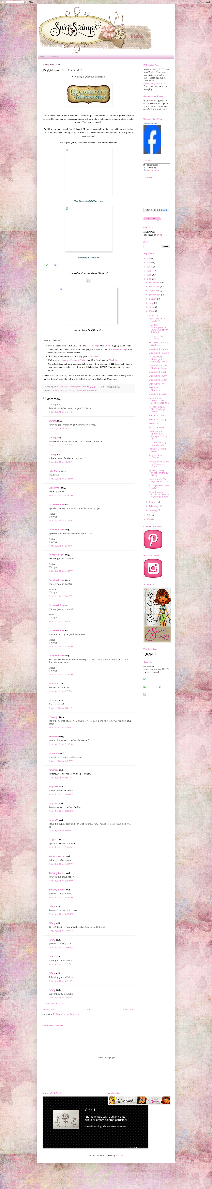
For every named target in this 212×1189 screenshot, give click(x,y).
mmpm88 (53, 770)
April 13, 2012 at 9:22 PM (61, 462)
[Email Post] (103, 387)
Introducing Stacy (157, 419)
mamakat (53, 683)
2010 (149, 519)
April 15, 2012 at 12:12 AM (61, 794)
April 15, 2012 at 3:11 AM (60, 847)
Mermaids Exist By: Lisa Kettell (158, 343)
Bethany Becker (57, 856)
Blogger (119, 1155)
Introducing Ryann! (158, 375)
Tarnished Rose (56, 504)
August (153, 299)
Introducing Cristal (158, 379)
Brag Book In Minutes (155, 456)
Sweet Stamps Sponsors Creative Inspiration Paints (159, 494)
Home (43, 56)
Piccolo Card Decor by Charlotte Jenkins (159, 464)
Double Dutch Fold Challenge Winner (158, 367)
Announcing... (155, 423)
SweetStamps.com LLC (151, 123)
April (152, 315)
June (151, 307)
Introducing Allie (157, 415)
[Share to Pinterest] (119, 386)
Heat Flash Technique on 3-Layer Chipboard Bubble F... (158, 329)
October (153, 290)
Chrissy (52, 404)
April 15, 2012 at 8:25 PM (61, 880)
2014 (149, 270)
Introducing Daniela (158, 349)
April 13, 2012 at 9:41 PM (60, 596)
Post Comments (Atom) (67, 1014)
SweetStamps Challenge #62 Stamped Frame (158, 359)
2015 (149, 266)
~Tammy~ (53, 717)
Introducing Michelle (159, 353)
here (151, 100)
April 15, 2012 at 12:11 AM (60, 777)
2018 (149, 258)
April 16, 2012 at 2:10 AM (60, 964)
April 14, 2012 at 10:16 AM (61, 727)
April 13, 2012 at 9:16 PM (60, 412)
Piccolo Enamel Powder (87, 390)
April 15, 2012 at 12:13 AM (61, 811)
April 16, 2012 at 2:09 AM (61, 930)
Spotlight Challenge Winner (158, 450)
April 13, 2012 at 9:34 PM (61, 478)
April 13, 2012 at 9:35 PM (61, 520)
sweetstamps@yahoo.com (156, 83)
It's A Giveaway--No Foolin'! (159, 487)
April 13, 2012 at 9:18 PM (60, 445)
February (154, 506)
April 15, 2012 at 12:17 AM (61, 830)
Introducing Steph (157, 372)
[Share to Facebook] (116, 386)
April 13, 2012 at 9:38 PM (61, 545)
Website (54, 56)
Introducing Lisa (157, 383)
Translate (154, 170)
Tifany (52, 906)
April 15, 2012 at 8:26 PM (61, 897)
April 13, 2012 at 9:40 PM (61, 571)
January (153, 510)
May (151, 311)
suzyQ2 (52, 839)
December (154, 282)
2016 (149, 262)
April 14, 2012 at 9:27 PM (61, 761)
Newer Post (49, 1009)
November (154, 286)
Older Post (128, 1009)
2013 (149, 274)
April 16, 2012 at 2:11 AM (60, 997)
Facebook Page (92, 345)
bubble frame (57, 390)
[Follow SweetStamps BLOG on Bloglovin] (155, 211)
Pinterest (93, 356)
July (151, 303)
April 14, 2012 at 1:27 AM (61, 691)
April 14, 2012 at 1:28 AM (61, 708)
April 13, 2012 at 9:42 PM (61, 646)
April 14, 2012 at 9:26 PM (61, 744)
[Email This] (108, 386)
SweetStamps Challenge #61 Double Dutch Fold (159, 400)
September (155, 294)
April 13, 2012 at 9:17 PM (60, 428)
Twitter (108, 345)
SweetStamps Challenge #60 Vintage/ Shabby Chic (158, 435)
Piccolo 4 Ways (156, 427)
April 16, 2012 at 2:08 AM (61, 914)
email (159, 234)
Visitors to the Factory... (156, 337)
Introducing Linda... (158, 394)
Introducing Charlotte (154, 389)
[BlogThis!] (110, 386)
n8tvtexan (54, 736)
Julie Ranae (54, 471)
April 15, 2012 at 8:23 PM (61, 864)
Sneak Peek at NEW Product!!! (158, 320)
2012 (149, 279)
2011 (149, 515)
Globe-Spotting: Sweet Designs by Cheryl (158, 473)
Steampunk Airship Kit (88, 257)
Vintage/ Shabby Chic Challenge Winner (157, 409)
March (153, 502)
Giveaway (70, 390)
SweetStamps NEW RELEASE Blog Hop (159, 480)
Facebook (74, 360)
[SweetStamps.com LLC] (152, 153)
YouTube (113, 360)
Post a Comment (54, 1003)
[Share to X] (113, 386)
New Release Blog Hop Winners (157, 443)
